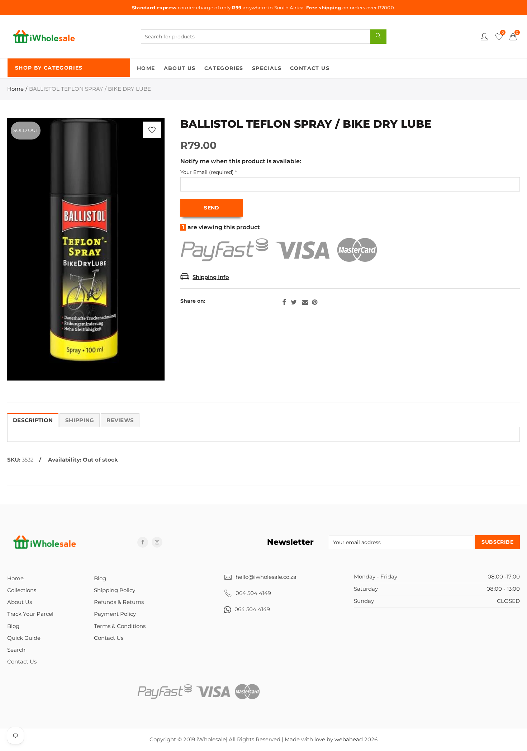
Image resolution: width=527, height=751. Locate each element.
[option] (86, 249)
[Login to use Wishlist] (152, 130)
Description (33, 420)
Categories (223, 68)
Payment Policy (115, 614)
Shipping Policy (114, 590)
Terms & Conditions (120, 626)
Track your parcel (30, 614)
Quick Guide (24, 638)
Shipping (79, 420)
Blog (13, 626)
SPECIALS (266, 68)
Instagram (157, 542)
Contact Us (309, 68)
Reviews (120, 420)
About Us (180, 68)
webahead (348, 739)
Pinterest (314, 302)
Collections (21, 590)
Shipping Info (211, 277)
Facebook (284, 302)
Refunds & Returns (119, 602)
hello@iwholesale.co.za (266, 577)
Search (16, 650)
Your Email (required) (208, 172)
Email (305, 302)
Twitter (294, 302)
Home (146, 68)
